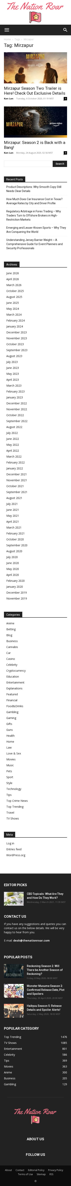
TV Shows (12, 818)
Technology (13, 789)
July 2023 (12, 362)
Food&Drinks (14, 706)
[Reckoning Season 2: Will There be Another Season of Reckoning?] (14, 971)
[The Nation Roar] (35, 12)
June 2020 (12, 563)
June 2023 (12, 368)
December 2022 (16, 403)
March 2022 (13, 456)
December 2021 (16, 474)
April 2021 (12, 521)
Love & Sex (13, 753)
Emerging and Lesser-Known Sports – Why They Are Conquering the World (36, 229)
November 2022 (16, 409)
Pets (9, 771)
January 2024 (14, 326)
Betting (11, 629)
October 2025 (15, 291)
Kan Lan (8, 98)
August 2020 (14, 551)
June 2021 (12, 510)
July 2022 (12, 433)
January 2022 (14, 468)
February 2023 (15, 391)
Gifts (9, 724)
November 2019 (16, 598)
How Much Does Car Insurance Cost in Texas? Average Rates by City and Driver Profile (34, 201)
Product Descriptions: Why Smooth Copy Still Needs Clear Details (33, 189)
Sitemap (41, 1174)
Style (9, 783)
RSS (51, 1174)
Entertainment (15, 682)
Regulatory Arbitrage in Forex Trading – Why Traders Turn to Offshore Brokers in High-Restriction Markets (33, 215)
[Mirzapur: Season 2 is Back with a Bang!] (35, 122)
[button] (6, 30)
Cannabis (12, 647)
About (8, 1170)
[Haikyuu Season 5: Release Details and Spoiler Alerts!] (14, 1011)
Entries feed (13, 849)
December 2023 (16, 332)
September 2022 (16, 421)
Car (8, 653)
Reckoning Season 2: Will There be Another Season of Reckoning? (45, 969)
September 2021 (16, 492)
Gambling (12, 712)
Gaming (11, 718)
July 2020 (12, 557)
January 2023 (14, 397)
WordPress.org (15, 855)
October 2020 (15, 539)
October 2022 (15, 415)
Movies (11, 759)
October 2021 (15, 486)
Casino (10, 659)
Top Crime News (17, 801)
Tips (9, 795)
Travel (10, 812)
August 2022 (14, 427)
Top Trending (14, 806)
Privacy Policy (55, 1170)
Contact (20, 1170)
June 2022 (12, 439)
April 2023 (12, 379)
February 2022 (15, 462)
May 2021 (12, 515)
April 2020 (12, 575)
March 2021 (13, 527)
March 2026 (13, 285)
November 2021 (16, 480)
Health (10, 736)
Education (12, 676)
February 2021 (15, 533)
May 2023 (12, 374)
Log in (10, 843)
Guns (9, 730)
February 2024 (15, 320)
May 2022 (12, 445)
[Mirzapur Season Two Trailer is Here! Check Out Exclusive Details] (35, 67)
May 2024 (12, 308)
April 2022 (12, 450)
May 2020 (12, 569)
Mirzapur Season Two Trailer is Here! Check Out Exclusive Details (34, 91)
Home (7, 39)
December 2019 (16, 592)
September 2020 (16, 545)
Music (10, 765)
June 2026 (12, 273)
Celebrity (11, 665)
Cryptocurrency (16, 670)
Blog (9, 635)
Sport (9, 777)
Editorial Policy (36, 1170)
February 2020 (15, 581)
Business (12, 641)
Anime (10, 623)
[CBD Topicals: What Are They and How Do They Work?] (14, 899)
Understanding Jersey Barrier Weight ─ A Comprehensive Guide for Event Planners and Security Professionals (34, 244)
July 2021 (12, 504)
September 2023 (16, 350)
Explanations (14, 688)
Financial (11, 700)
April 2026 (12, 279)
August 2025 (14, 297)
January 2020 (14, 586)
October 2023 (15, 344)
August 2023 (14, 356)
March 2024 (13, 314)
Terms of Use (25, 1174)
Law (9, 747)
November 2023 (16, 338)
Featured (12, 694)
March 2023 (13, 385)
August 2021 (14, 498)
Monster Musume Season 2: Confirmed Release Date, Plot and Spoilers (45, 989)
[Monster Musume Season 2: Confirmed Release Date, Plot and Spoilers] (14, 991)
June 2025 (12, 303)
